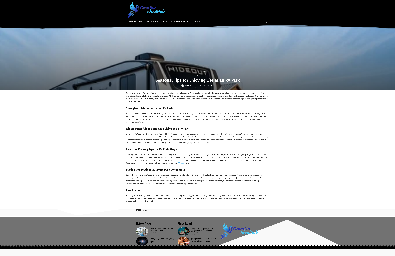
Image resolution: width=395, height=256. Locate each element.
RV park (144, 210)
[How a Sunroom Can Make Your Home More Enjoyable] (142, 231)
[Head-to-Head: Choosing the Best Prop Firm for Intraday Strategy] (184, 231)
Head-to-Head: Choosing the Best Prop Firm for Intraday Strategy (202, 230)
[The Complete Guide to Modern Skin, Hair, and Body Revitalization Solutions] (184, 241)
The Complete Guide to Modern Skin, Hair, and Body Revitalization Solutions (203, 240)
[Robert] (183, 85)
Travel (183, 72)
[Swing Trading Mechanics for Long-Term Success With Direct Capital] (142, 241)
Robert (189, 85)
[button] (266, 22)
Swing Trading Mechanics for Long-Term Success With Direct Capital (161, 240)
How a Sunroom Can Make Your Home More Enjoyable (161, 229)
